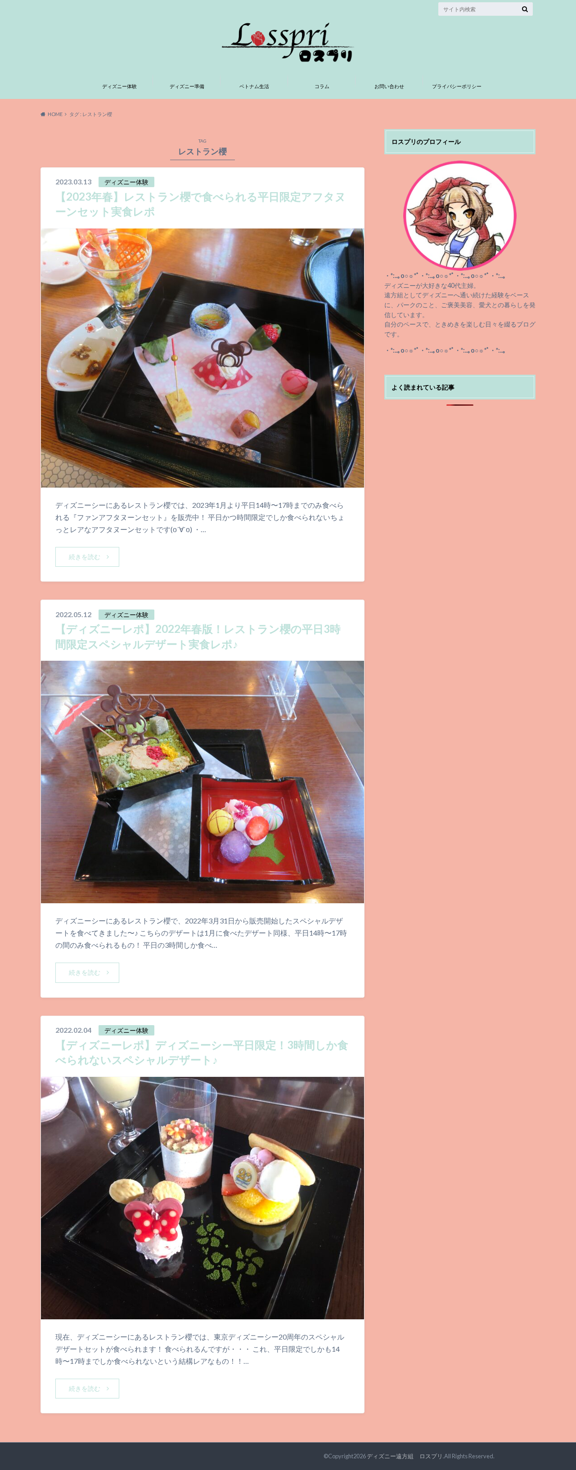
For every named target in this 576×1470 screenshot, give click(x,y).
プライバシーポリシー (457, 86)
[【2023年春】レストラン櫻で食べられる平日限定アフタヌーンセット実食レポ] (202, 482)
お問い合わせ (389, 86)
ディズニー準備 (187, 86)
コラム (322, 86)
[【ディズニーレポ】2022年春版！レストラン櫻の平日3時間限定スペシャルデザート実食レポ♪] (202, 897)
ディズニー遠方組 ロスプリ (405, 1456)
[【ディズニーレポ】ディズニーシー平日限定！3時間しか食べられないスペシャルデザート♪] (202, 1313)
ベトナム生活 (254, 86)
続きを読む (84, 556)
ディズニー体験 (119, 86)
